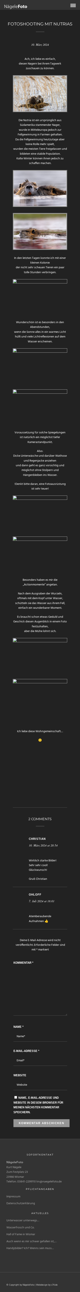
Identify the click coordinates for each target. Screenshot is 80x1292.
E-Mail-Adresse (26, 1051)
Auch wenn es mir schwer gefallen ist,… (31, 1241)
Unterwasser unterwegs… (22, 1220)
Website (19, 1075)
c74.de (54, 1285)
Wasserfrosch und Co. (20, 1227)
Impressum (13, 1196)
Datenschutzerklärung (20, 1203)
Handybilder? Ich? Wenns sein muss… (30, 1248)
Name (18, 1026)
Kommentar (23, 962)
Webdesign (42, 1285)
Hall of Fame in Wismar (20, 1234)
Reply (35, 852)
